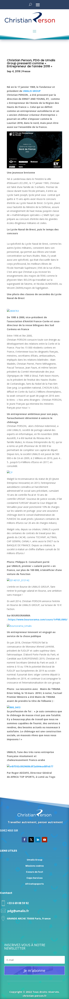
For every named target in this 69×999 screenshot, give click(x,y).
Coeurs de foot (34, 871)
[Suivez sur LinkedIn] (38, 839)
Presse (26, 71)
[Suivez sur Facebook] (24, 839)
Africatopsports (34, 883)
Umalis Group (34, 859)
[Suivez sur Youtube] (44, 839)
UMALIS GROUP (32, 91)
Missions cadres (34, 865)
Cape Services (34, 878)
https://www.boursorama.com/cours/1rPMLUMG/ (37, 619)
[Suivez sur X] (31, 839)
